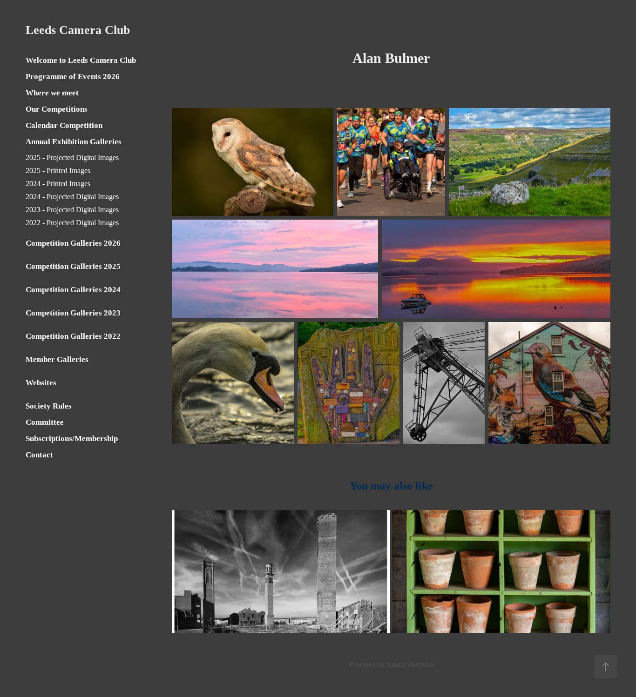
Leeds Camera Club (78, 30)
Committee (45, 422)
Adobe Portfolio (409, 665)
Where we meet (52, 92)
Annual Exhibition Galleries (74, 141)
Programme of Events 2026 (73, 76)
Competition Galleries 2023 (73, 312)
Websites (41, 382)
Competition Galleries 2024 (73, 289)
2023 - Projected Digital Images (72, 210)
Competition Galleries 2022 (73, 336)
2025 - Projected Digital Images (72, 157)
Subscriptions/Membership (72, 438)
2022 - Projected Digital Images (72, 223)
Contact (39, 454)
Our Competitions (57, 109)
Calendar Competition (64, 125)
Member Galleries (57, 359)
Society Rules (49, 406)
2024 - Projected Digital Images (72, 197)
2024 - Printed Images (58, 184)
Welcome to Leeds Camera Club (81, 60)
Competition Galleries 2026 (73, 243)
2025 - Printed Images (58, 170)
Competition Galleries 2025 (73, 266)
